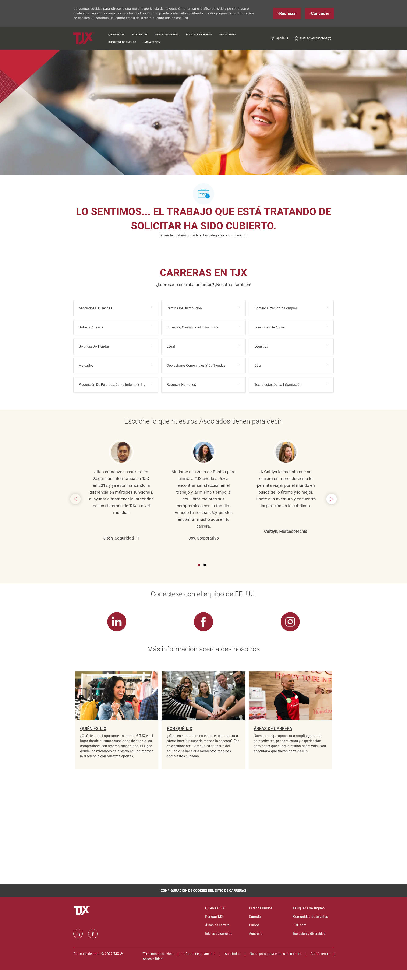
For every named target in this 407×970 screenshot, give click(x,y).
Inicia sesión (152, 42)
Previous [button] (75, 499)
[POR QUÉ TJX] (203, 720)
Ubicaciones (227, 34)
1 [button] (199, 565)
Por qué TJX (140, 34)
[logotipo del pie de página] (82, 911)
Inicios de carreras (199, 34)
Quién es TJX (116, 34)
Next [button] (331, 499)
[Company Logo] (89, 38)
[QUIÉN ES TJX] (116, 720)
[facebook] (93, 933)
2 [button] (205, 565)
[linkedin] (78, 933)
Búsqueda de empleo (122, 42)
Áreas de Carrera (166, 34)
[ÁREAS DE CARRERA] (290, 720)
